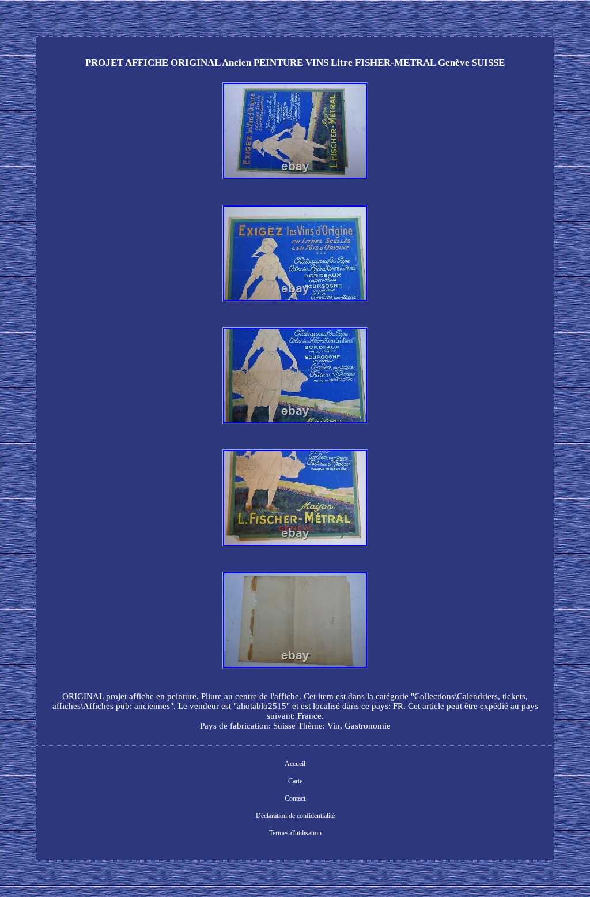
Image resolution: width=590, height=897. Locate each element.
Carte (295, 781)
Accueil (295, 764)
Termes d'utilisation (295, 833)
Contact (295, 798)
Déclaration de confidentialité (295, 816)
